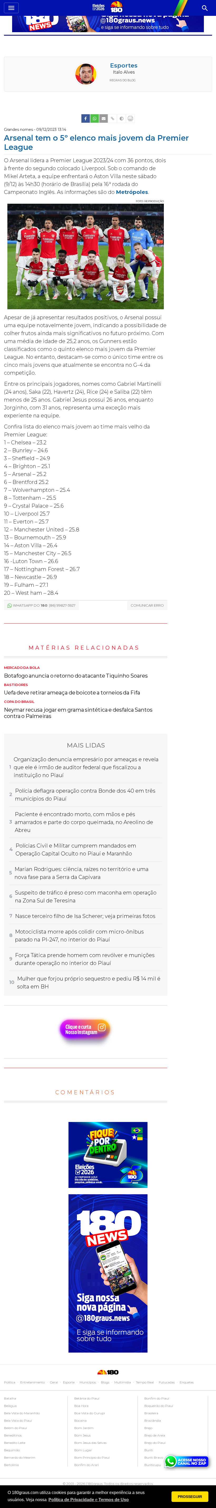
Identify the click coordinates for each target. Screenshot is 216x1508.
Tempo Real (145, 1382)
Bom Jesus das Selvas (90, 1443)
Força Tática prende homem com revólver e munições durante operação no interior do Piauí (85, 959)
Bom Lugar (83, 1450)
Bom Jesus (82, 1435)
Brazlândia (152, 1421)
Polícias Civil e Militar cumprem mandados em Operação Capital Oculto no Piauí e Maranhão (76, 850)
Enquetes (187, 1382)
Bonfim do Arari (86, 1465)
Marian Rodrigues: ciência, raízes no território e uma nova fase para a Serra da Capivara (81, 873)
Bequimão (12, 1450)
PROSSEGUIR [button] (190, 1497)
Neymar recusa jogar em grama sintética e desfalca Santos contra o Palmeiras (78, 709)
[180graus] (99, 7)
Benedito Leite (14, 1443)
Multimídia (122, 1382)
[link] (85, 118)
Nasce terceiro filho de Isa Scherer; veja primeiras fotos (85, 916)
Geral (54, 1382)
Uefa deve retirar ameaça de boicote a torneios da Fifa (72, 689)
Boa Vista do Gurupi (89, 1413)
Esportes (124, 65)
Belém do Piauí (15, 1428)
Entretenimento (32, 1382)
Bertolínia (11, 1465)
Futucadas (167, 1382)
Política (9, 1382)
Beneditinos (13, 1435)
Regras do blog (123, 80)
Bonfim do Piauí (156, 1398)
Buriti (148, 1450)
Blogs (105, 1382)
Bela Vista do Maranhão (22, 1413)
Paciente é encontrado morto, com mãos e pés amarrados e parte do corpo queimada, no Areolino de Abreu (84, 822)
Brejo (148, 1428)
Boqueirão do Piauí (158, 1406)
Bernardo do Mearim (19, 1457)
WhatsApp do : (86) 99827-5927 (44, 605)
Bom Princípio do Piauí (92, 1457)
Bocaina (80, 1421)
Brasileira (151, 1413)
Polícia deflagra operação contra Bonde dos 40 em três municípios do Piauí (85, 795)
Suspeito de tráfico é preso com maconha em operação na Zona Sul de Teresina (85, 896)
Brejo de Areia (154, 1435)
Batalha (10, 1398)
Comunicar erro (147, 605)
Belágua (10, 1406)
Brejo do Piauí (154, 1443)
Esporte (69, 1382)
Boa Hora (81, 1406)
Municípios (88, 1382)
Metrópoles (132, 192)
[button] (89, 1500)
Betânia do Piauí (86, 1398)
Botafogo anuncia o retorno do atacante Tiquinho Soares (76, 672)
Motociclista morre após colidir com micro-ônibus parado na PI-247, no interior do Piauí (79, 936)
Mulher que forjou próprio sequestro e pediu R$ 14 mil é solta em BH (88, 983)
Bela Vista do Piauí (18, 1421)
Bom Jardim (84, 1428)
